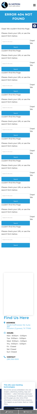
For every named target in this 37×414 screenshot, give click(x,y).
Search (16, 245)
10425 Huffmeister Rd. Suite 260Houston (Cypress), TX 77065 (19, 326)
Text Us (29, 412)
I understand (18, 408)
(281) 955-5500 (13, 359)
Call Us (10, 412)
